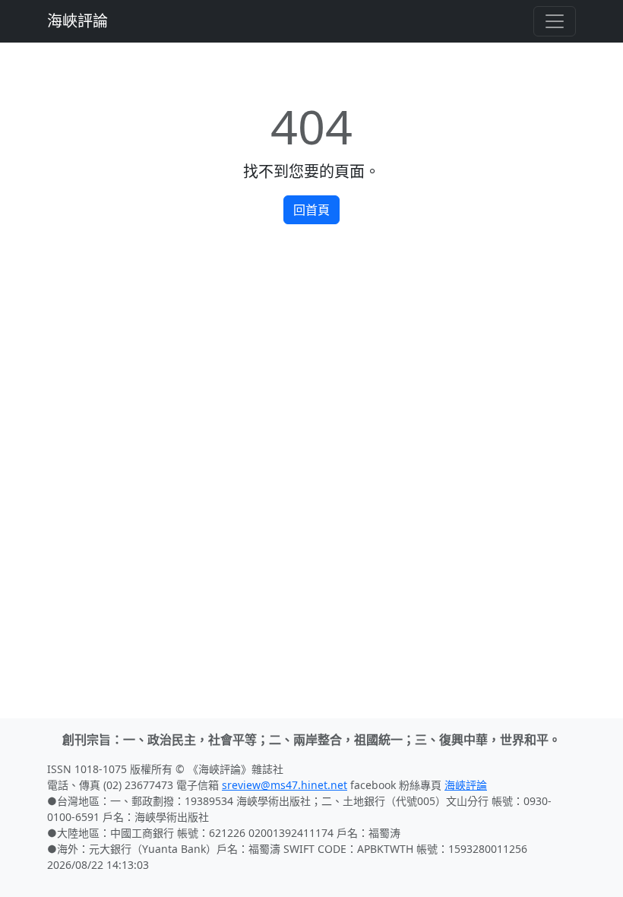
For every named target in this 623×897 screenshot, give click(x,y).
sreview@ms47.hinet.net (284, 785)
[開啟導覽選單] (554, 21)
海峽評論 (77, 21)
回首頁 (311, 209)
